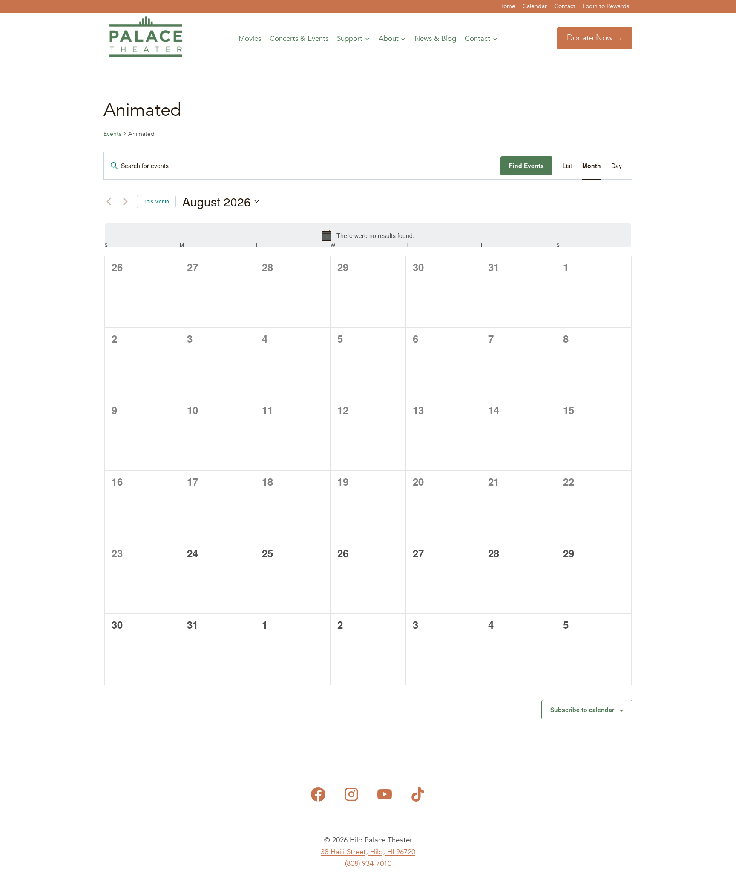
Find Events (526, 165)
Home (507, 6)
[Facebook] (318, 794)
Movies (250, 38)
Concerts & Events (299, 38)
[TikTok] (417, 794)
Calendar (535, 6)
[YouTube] (384, 794)
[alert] (368, 235)
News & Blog (435, 38)
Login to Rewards (606, 6)
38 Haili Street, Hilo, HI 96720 (368, 852)
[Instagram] (351, 794)
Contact (564, 6)
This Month (156, 201)
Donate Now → (595, 37)
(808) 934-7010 (368, 863)
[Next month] (125, 201)
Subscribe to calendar (582, 709)
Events (112, 134)
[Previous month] (109, 201)
